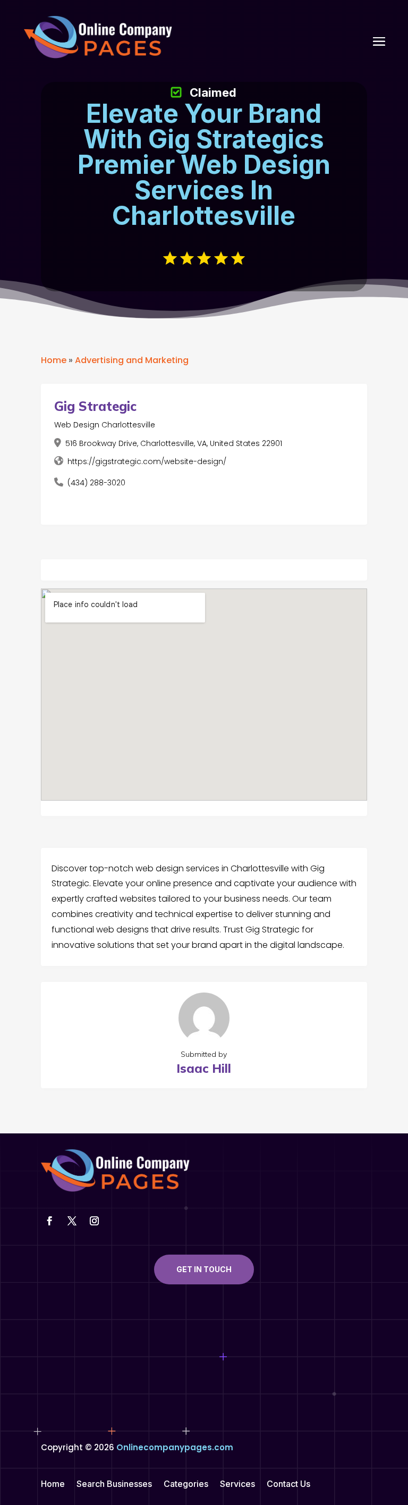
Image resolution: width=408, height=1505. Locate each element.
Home (53, 360)
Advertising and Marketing (132, 360)
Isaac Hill (203, 1068)
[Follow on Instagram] (95, 1221)
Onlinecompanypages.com (174, 1447)
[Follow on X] (72, 1221)
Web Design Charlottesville (104, 424)
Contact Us (288, 1484)
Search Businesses (114, 1484)
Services (237, 1484)
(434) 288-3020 (96, 482)
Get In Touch (204, 1269)
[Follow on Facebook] (50, 1221)
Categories (186, 1484)
